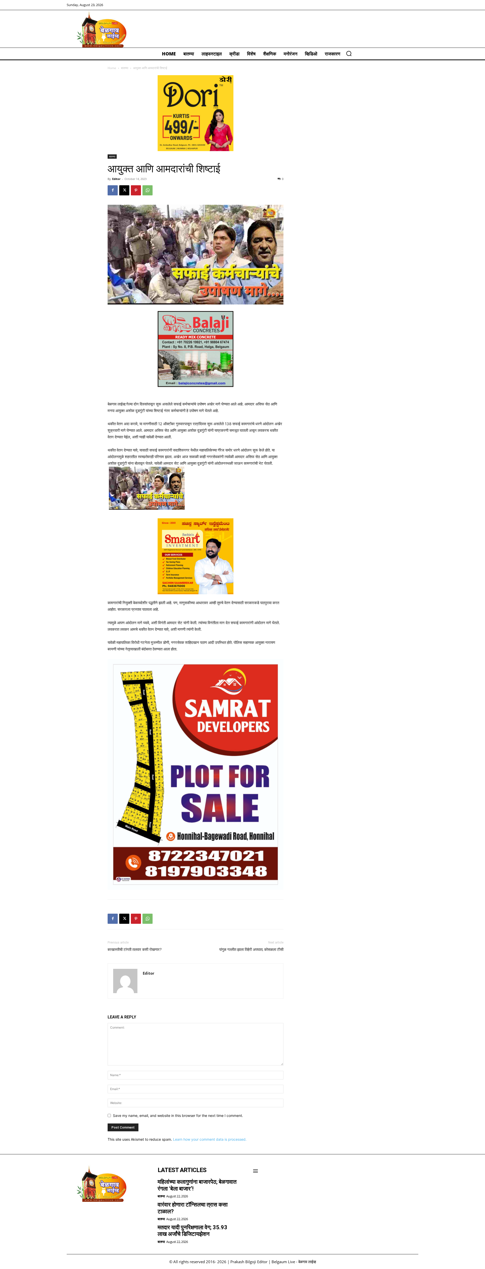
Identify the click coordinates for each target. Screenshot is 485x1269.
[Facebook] (113, 190)
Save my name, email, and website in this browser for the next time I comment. (178, 1115)
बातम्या (124, 68)
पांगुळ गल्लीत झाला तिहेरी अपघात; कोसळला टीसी (251, 949)
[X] (124, 190)
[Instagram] (85, 1215)
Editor (116, 179)
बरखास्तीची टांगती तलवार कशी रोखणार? (135, 949)
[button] (349, 53)
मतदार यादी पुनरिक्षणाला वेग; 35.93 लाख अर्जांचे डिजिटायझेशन (192, 1230)
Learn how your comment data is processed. (210, 1139)
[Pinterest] (136, 190)
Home (112, 68)
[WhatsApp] (147, 190)
